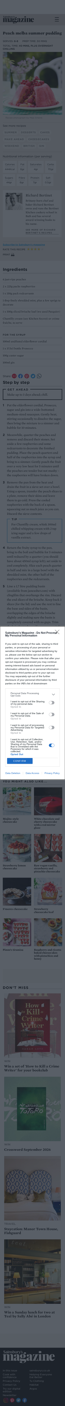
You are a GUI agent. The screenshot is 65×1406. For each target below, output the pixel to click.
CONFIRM (19, 761)
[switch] (51, 702)
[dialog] (32, 703)
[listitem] (32, 694)
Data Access (32, 773)
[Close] (58, 633)
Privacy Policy (52, 773)
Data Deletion (12, 773)
